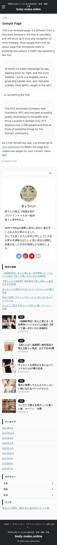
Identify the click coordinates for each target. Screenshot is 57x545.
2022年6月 (7, 438)
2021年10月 (8, 453)
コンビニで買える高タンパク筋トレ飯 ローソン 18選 (27, 307)
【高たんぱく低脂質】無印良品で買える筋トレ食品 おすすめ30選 (28, 283)
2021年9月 (7, 458)
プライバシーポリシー (34, 524)
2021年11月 (8, 448)
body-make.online (28, 9)
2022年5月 (7, 443)
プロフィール (17, 524)
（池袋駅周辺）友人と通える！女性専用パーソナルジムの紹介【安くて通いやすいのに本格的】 (27, 274)
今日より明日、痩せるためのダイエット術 (25, 508)
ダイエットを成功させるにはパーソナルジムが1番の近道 (28, 291)
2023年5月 (7, 428)
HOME (6, 524)
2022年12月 (8, 433)
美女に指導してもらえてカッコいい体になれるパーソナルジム (27, 299)
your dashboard (11, 147)
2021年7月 (7, 468)
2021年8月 (7, 463)
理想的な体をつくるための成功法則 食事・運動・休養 (28, 532)
